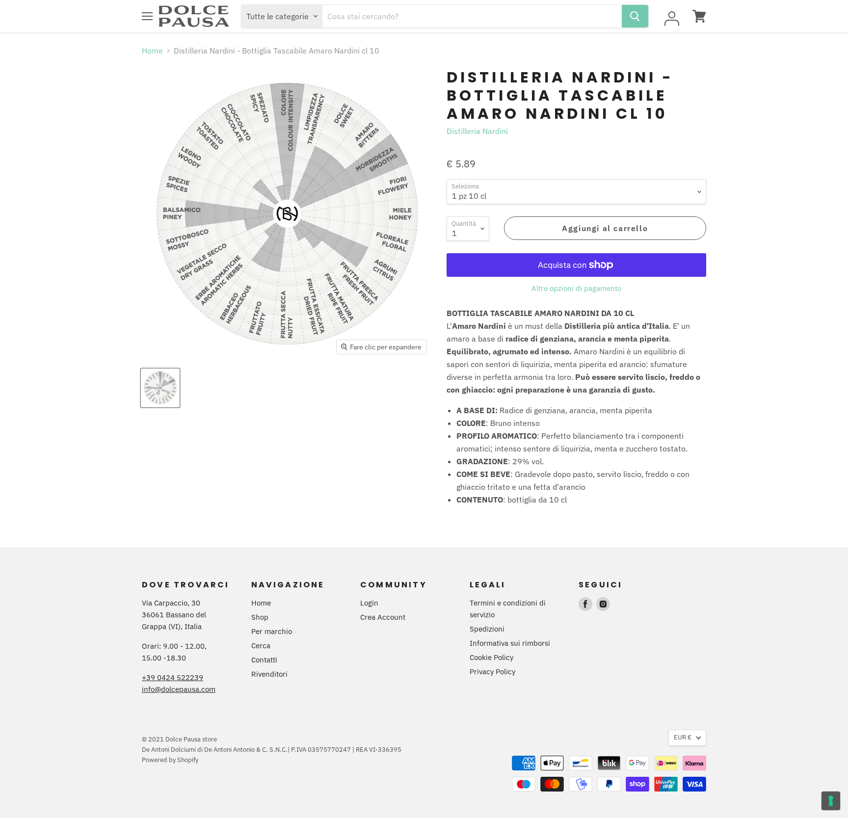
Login (369, 602)
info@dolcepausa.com (178, 689)
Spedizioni (487, 628)
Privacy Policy (492, 671)
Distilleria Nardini (477, 131)
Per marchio (271, 631)
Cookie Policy (491, 657)
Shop (259, 617)
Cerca (260, 645)
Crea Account (382, 617)
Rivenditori (269, 674)
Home (152, 50)
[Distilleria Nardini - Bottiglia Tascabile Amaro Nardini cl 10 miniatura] (160, 388)
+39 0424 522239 (172, 677)
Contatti (264, 659)
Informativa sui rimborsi (510, 643)
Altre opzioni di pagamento (576, 288)
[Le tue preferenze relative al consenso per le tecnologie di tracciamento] (831, 801)
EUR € (682, 737)
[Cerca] (635, 16)
